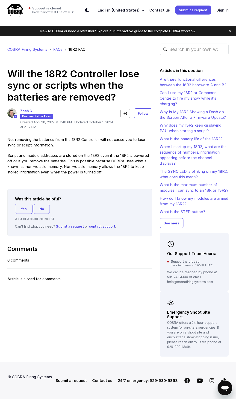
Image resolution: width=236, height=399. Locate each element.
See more (172, 223)
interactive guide (129, 31)
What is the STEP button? (182, 211)
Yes (24, 209)
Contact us (159, 10)
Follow (143, 113)
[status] (51, 10)
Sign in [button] (222, 10)
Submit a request (193, 10)
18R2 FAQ (77, 49)
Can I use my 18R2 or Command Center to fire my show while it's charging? (188, 98)
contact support (102, 226)
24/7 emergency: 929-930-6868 (148, 380)
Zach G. (26, 111)
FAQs (57, 49)
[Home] (15, 10)
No (41, 209)
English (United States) (119, 10)
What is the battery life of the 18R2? (191, 139)
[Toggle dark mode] (87, 10)
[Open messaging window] (225, 388)
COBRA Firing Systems (27, 49)
